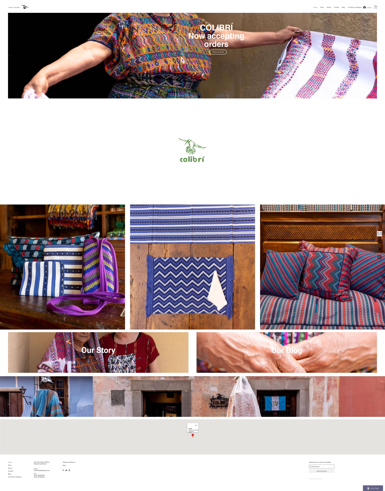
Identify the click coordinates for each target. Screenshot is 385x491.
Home (10, 462)
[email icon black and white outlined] (379, 233)
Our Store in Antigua (14, 477)
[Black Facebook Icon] (379, 249)
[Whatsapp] (379, 241)
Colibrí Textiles (14, 7)
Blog (9, 474)
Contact (10, 471)
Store (10, 465)
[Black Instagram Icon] (379, 257)
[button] (375, 7)
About (10, 468)
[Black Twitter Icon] (66, 470)
